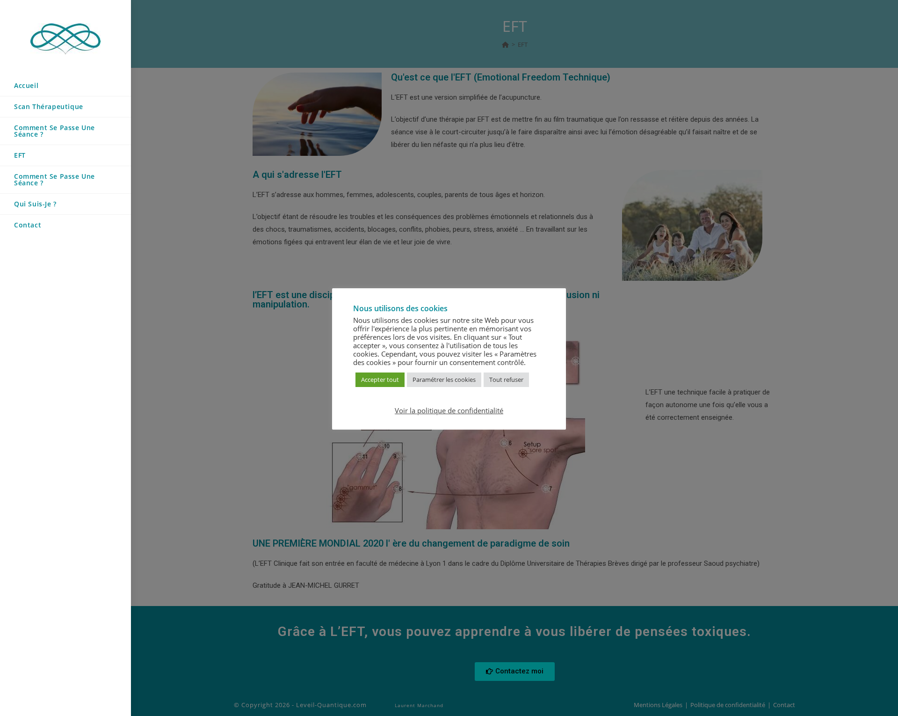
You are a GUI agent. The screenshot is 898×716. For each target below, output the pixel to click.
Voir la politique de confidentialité (449, 410)
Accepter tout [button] (380, 379)
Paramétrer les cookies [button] (444, 379)
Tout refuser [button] (506, 379)
